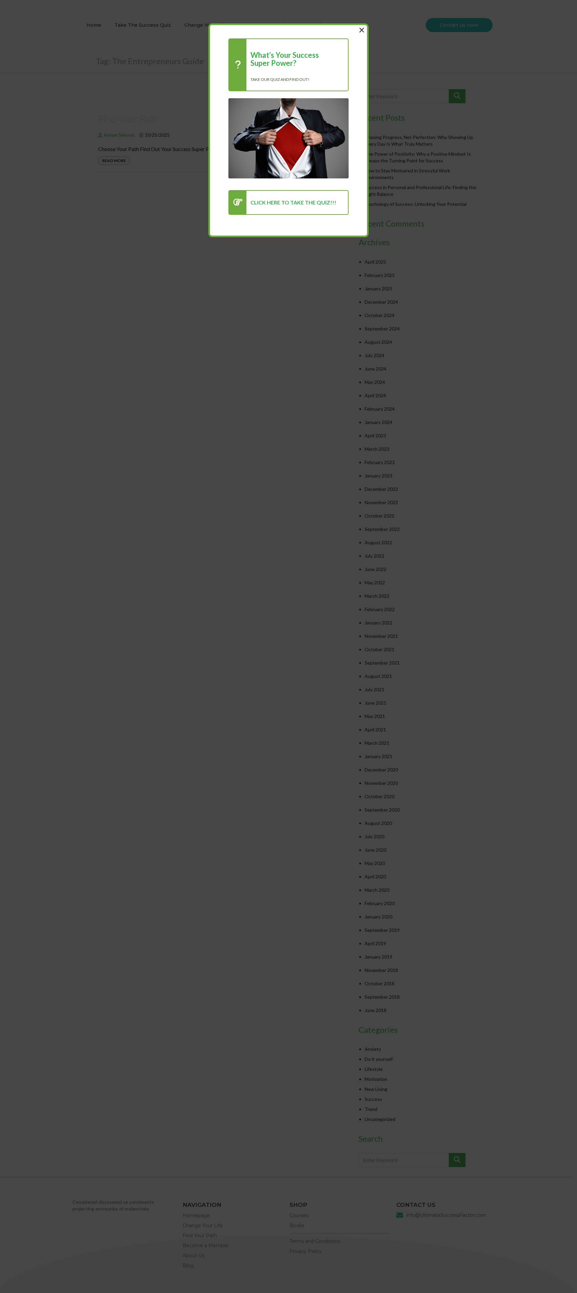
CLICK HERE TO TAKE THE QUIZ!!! (293, 202)
